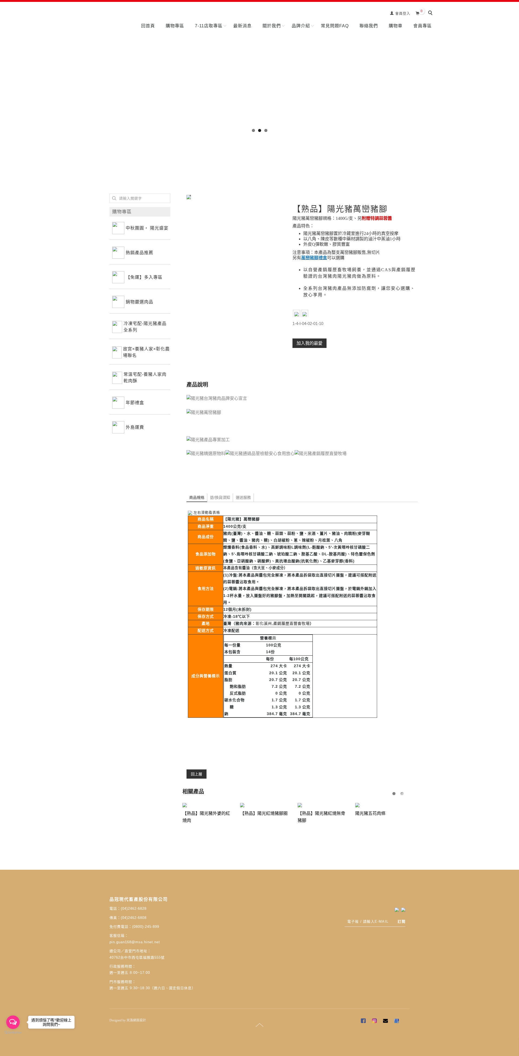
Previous (4, 66)
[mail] (386, 1021)
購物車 (395, 26)
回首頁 (148, 26)
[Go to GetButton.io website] (13, 1032)
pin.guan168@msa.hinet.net (134, 942)
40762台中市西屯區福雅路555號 (137, 957)
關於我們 (271, 26)
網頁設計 (139, 1020)
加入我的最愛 (309, 343)
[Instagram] (375, 1021)
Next (515, 66)
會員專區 (422, 26)
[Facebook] (364, 1021)
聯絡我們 (369, 26)
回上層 (196, 774)
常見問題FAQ (335, 26)
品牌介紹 (301, 26)
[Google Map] (397, 1021)
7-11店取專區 (208, 26)
